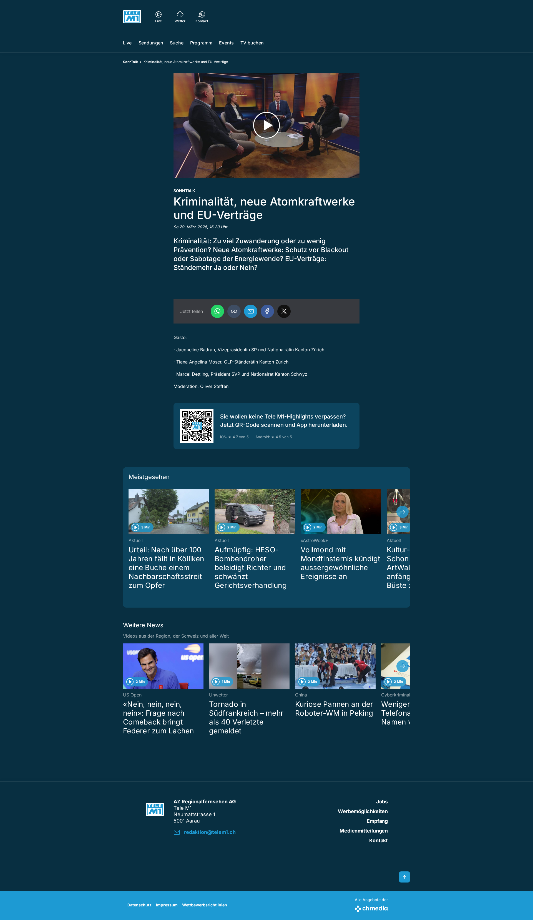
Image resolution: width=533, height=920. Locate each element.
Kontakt (378, 840)
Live (127, 43)
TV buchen (252, 43)
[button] (234, 311)
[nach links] (130, 512)
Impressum (167, 905)
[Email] (250, 311)
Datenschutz (139, 905)
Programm (201, 43)
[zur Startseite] (132, 16)
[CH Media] (371, 907)
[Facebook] (267, 311)
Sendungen (151, 43)
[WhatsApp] (217, 311)
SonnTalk (130, 62)
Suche (176, 43)
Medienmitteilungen (364, 831)
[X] (284, 311)
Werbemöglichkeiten (363, 811)
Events (226, 43)
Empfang (377, 821)
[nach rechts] (402, 512)
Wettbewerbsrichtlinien (204, 905)
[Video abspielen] (266, 125)
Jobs (382, 801)
